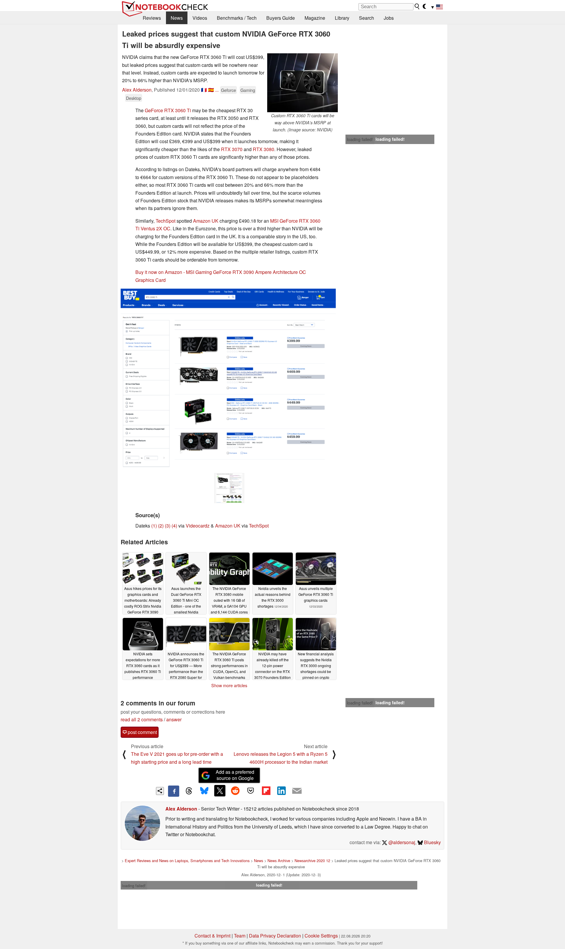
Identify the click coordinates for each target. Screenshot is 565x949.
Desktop (133, 98)
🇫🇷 (204, 89)
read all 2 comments (142, 719)
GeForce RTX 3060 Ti (168, 110)
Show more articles (229, 685)
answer (174, 719)
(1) (154, 525)
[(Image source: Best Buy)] (228, 380)
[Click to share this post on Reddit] (235, 790)
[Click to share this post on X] (219, 790)
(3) (167, 525)
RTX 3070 (231, 149)
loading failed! (360, 139)
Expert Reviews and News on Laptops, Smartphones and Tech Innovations (187, 860)
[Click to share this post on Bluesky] (204, 791)
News (177, 17)
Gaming (247, 90)
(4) (174, 525)
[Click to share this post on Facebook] (173, 791)
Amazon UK (205, 220)
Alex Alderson (137, 89)
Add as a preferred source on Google (235, 774)
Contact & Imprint (212, 935)
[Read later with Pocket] (250, 790)
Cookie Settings (321, 935)
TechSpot (165, 220)
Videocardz (198, 525)
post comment (142, 732)
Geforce (228, 90)
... (217, 89)
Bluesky (432, 842)
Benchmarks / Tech (237, 17)
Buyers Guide (280, 17)
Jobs (389, 17)
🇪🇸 (211, 89)
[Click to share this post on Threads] (189, 791)
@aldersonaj (401, 842)
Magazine (315, 17)
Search (366, 17)
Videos (199, 17)
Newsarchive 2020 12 (312, 860)
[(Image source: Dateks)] (229, 488)
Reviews (152, 17)
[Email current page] (297, 791)
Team (239, 935)
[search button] (417, 6)
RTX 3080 (263, 149)
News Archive (278, 860)
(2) (161, 525)
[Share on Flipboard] (266, 790)
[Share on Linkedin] (281, 790)
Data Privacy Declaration (275, 935)
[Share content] (160, 791)
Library (342, 17)
